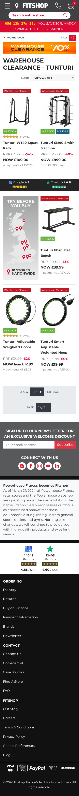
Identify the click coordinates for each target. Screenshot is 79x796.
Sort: (25, 77)
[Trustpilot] (50, 548)
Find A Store (13, 681)
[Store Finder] (17, 6)
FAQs (7, 691)
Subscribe (65, 445)
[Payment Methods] (39, 768)
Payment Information (20, 617)
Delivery (9, 590)
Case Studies (13, 672)
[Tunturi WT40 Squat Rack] (20, 111)
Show (24, 391)
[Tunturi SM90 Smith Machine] (58, 111)
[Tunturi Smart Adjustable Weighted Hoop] (58, 310)
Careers (9, 718)
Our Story (10, 709)
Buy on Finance (15, 608)
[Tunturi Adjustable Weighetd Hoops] (20, 310)
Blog (7, 755)
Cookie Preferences (19, 746)
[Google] (29, 548)
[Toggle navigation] (7, 6)
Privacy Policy (14, 737)
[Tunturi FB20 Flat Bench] (58, 218)
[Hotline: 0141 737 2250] (58, 5)
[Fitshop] (35, 6)
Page (30, 407)
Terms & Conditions (19, 727)
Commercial (13, 663)
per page (52, 391)
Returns (9, 599)
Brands (8, 626)
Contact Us (12, 654)
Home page (15, 37)
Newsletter (12, 636)
